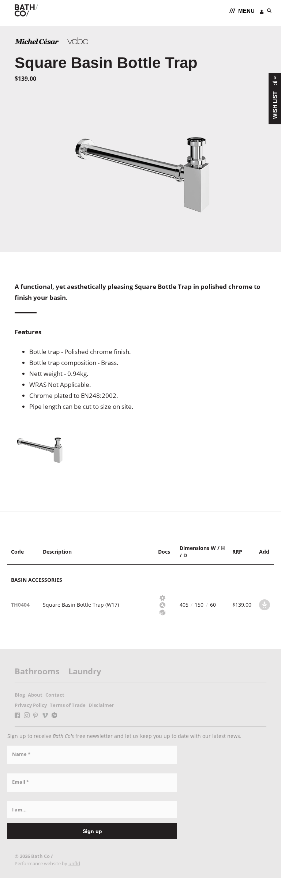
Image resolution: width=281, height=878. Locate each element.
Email (20, 782)
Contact (54, 695)
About (35, 695)
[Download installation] (161, 604)
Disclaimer (101, 705)
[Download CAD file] (161, 612)
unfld (74, 863)
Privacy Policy (31, 705)
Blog (20, 695)
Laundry (84, 671)
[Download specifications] (161, 597)
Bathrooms (37, 671)
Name (21, 754)
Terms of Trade (68, 705)
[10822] (264, 604)
